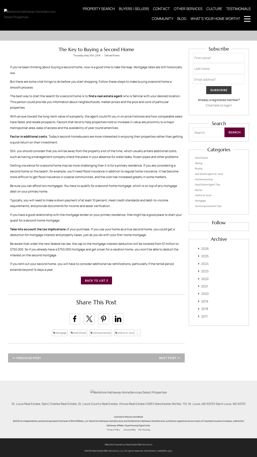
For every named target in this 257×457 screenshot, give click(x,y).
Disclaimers (150, 450)
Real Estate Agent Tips (207, 184)
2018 (204, 309)
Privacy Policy (113, 429)
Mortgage (60, 333)
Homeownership (102, 333)
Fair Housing (144, 429)
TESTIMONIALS (238, 8)
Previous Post (28, 358)
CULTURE (214, 8)
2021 (204, 286)
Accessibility (130, 429)
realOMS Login (164, 450)
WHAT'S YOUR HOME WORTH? (215, 18)
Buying (198, 168)
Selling (198, 163)
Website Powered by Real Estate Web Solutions (128, 444)
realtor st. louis (125, 333)
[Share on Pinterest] (103, 318)
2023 (205, 271)
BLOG (182, 18)
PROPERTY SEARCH (99, 8)
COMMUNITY (162, 18)
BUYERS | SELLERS (134, 8)
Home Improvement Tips (208, 206)
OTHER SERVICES (188, 8)
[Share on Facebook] (74, 318)
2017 (204, 316)
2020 (205, 293)
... (139, 333)
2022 (205, 279)
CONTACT (161, 8)
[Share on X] (89, 318)
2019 (204, 301)
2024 (205, 263)
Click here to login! (219, 105)
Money (198, 190)
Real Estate (79, 333)
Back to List (95, 280)
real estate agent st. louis (209, 174)
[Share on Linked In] (118, 318)
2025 (205, 256)
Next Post (168, 358)
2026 (205, 248)
